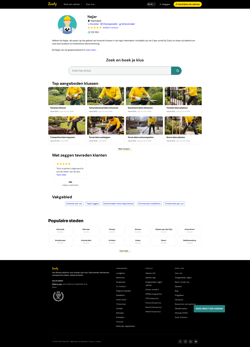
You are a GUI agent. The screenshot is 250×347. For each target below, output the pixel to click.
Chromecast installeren (149, 203)
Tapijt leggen (93, 203)
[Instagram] (185, 341)
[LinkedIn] (191, 341)
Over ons (178, 273)
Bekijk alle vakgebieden (125, 326)
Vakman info (150, 273)
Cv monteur (121, 286)
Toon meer (61, 174)
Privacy (91, 342)
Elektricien (120, 278)
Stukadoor (120, 317)
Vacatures (179, 300)
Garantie (178, 286)
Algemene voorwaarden (79, 342)
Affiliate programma (153, 294)
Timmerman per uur (174, 203)
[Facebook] (180, 341)
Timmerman (121, 304)
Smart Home (121, 300)
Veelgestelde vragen (183, 278)
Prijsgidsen (179, 295)
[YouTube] (196, 341)
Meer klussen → (125, 149)
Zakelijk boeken (181, 308)
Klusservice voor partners (185, 304)
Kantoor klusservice (153, 307)
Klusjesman (120, 282)
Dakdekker (120, 295)
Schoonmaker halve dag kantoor (118, 203)
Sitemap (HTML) (181, 313)
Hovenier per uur (74, 203)
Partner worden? (152, 289)
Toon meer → (125, 251)
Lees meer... (91, 50)
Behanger (120, 313)
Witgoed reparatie (123, 291)
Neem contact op (182, 282)
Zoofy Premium (181, 317)
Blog (176, 291)
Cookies (98, 342)
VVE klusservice (152, 298)
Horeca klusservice (153, 303)
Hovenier (119, 322)
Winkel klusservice (153, 312)
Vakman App (150, 278)
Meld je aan (57, 284)
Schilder (119, 308)
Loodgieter (120, 273)
